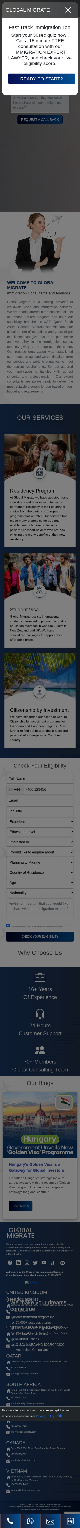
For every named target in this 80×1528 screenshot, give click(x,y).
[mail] (50, 1521)
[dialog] (40, 764)
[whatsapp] (30, 1521)
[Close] (68, 10)
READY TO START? (41, 78)
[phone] (10, 1521)
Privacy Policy (45, 1416)
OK (60, 1416)
